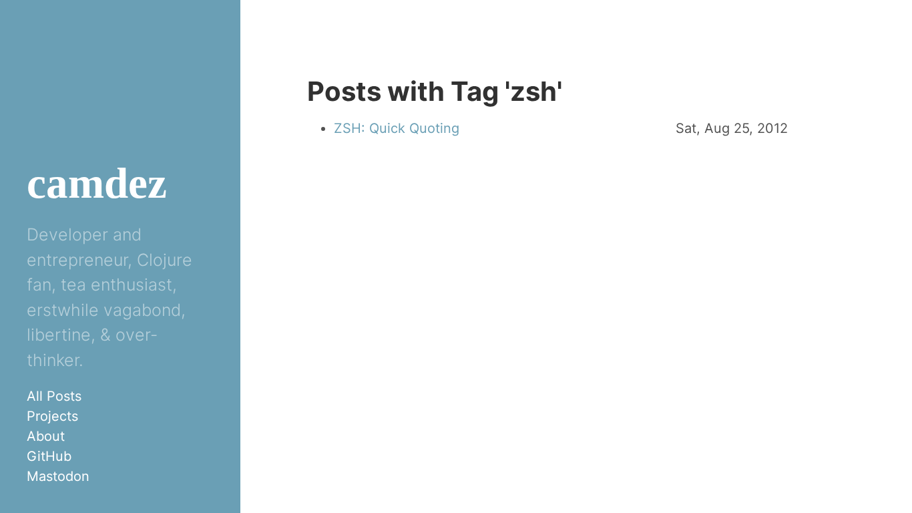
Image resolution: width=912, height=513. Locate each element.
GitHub (49, 456)
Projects (52, 416)
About (46, 436)
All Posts (54, 396)
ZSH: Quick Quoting (396, 128)
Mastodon (58, 476)
